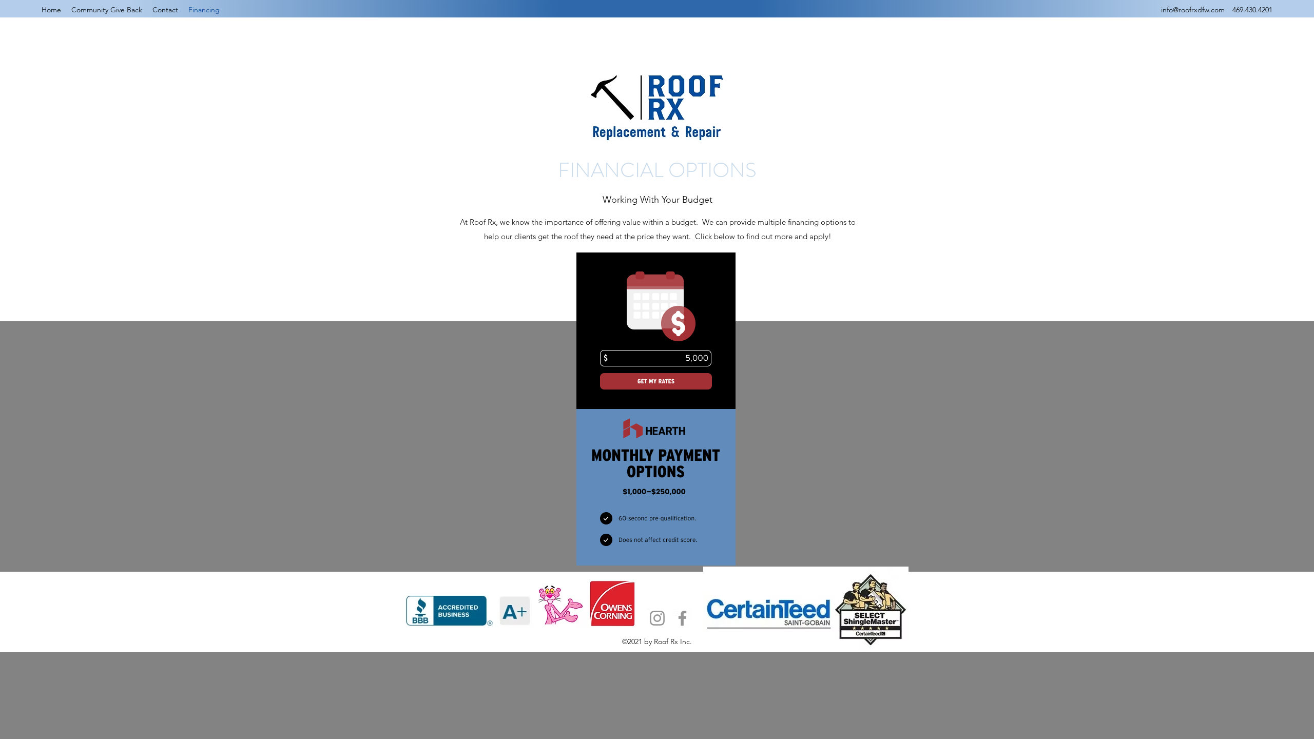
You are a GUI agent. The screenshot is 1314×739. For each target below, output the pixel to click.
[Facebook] (682, 618)
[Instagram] (657, 618)
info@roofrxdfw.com (1193, 9)
